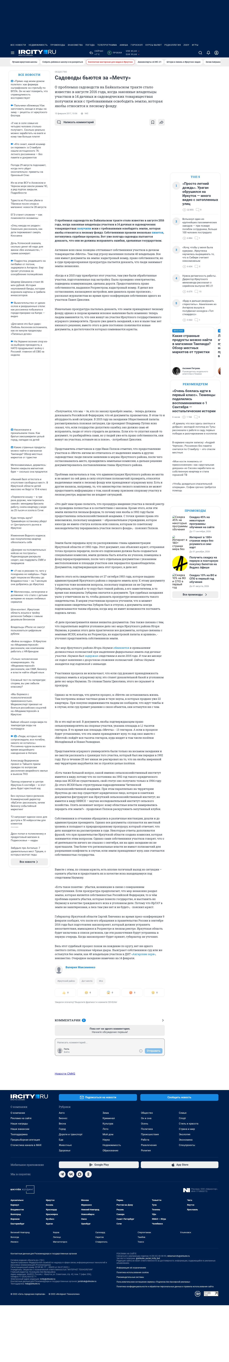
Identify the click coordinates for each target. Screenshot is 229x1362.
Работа (145, 1139)
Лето (105, 1129)
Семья (182, 1112)
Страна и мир (187, 1129)
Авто (62, 1112)
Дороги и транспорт (70, 1134)
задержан (91, 655)
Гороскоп (137, 45)
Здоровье (64, 1150)
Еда (61, 1139)
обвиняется (121, 647)
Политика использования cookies (133, 1272)
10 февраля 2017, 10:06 (66, 113)
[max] (79, 1174)
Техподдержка (19, 1134)
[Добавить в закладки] (152, 122)
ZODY (186, 45)
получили (84, 228)
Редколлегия (172, 45)
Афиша (124, 45)
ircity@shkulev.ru (47, 1279)
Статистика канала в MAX (26, 1145)
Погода (90, 45)
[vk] (71, 1174)
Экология (184, 1134)
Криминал (109, 1118)
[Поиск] (200, 52)
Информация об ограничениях (131, 1268)
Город (62, 1129)
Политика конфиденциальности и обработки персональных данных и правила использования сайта (165, 1286)
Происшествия (150, 1134)
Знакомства (75, 45)
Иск (101, 981)
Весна (62, 1123)
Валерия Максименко (80, 967)
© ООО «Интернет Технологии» (64, 1294)
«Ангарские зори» (143, 954)
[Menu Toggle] (13, 52)
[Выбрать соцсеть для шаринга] (161, 122)
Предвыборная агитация (25, 1139)
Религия (146, 1150)
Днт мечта (87, 981)
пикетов (157, 232)
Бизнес (63, 1118)
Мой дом (108, 1134)
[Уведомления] (208, 52)
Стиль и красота (188, 1123)
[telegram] (62, 1174)
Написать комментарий (79, 122)
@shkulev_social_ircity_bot (148, 1258)
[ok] (88, 1174)
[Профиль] (216, 52)
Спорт (182, 1118)
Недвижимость (38, 45)
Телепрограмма (107, 45)
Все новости (18, 45)
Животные (65, 1145)
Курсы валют (154, 45)
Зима (106, 1112)
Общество (147, 1112)
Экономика (185, 1139)
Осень (144, 1123)
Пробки (115, 52)
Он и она (146, 1118)
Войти (67, 1052)
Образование (110, 1150)
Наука (106, 1139)
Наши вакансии (20, 1129)
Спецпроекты (187, 1145)
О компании (18, 1112)
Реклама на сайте (21, 1118)
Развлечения (149, 1145)
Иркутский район (66, 981)
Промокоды (57, 45)
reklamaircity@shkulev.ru (178, 1256)
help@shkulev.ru (32, 1284)
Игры (195, 45)
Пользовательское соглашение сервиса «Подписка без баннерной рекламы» (153, 1282)
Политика (147, 1129)
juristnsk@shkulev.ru (87, 1281)
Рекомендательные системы (130, 1277)
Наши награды (19, 1123)
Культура (108, 1123)
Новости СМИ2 (65, 1073)
